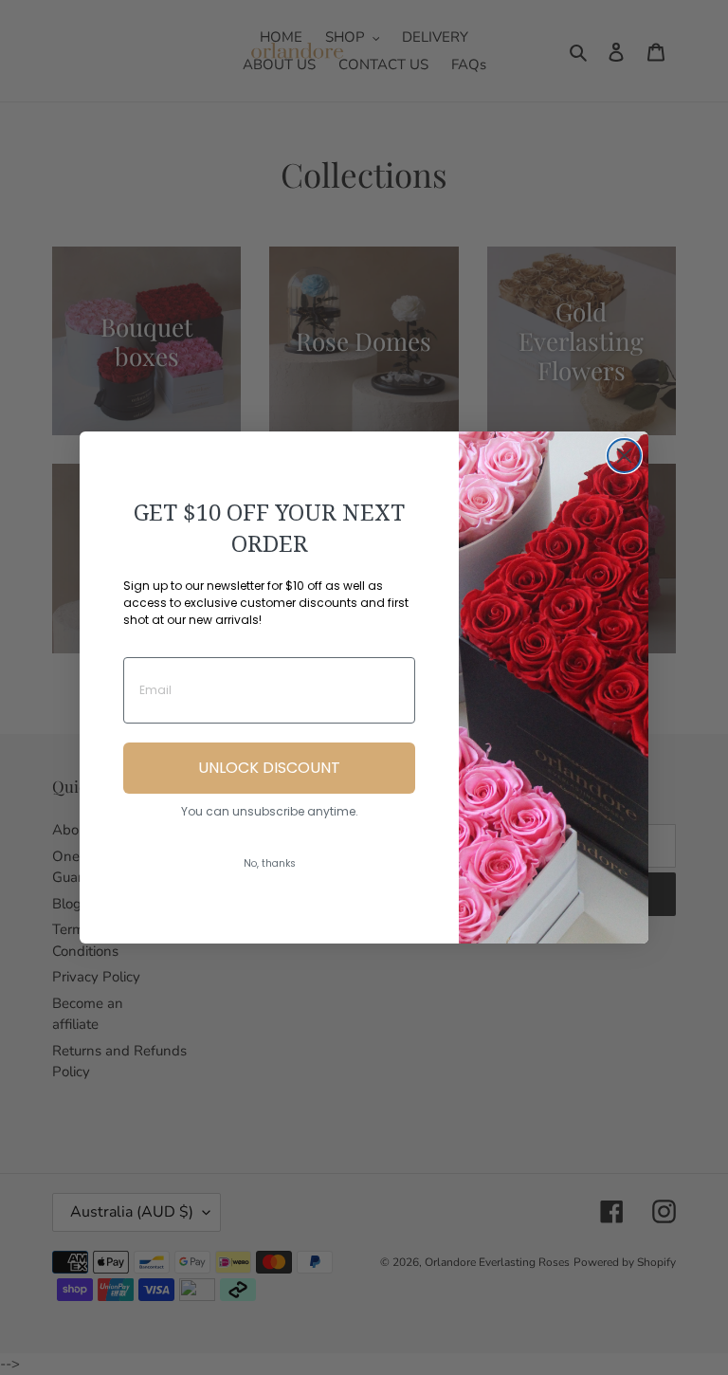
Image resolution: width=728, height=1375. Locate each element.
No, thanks (270, 863)
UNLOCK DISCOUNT (269, 768)
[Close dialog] (624, 455)
